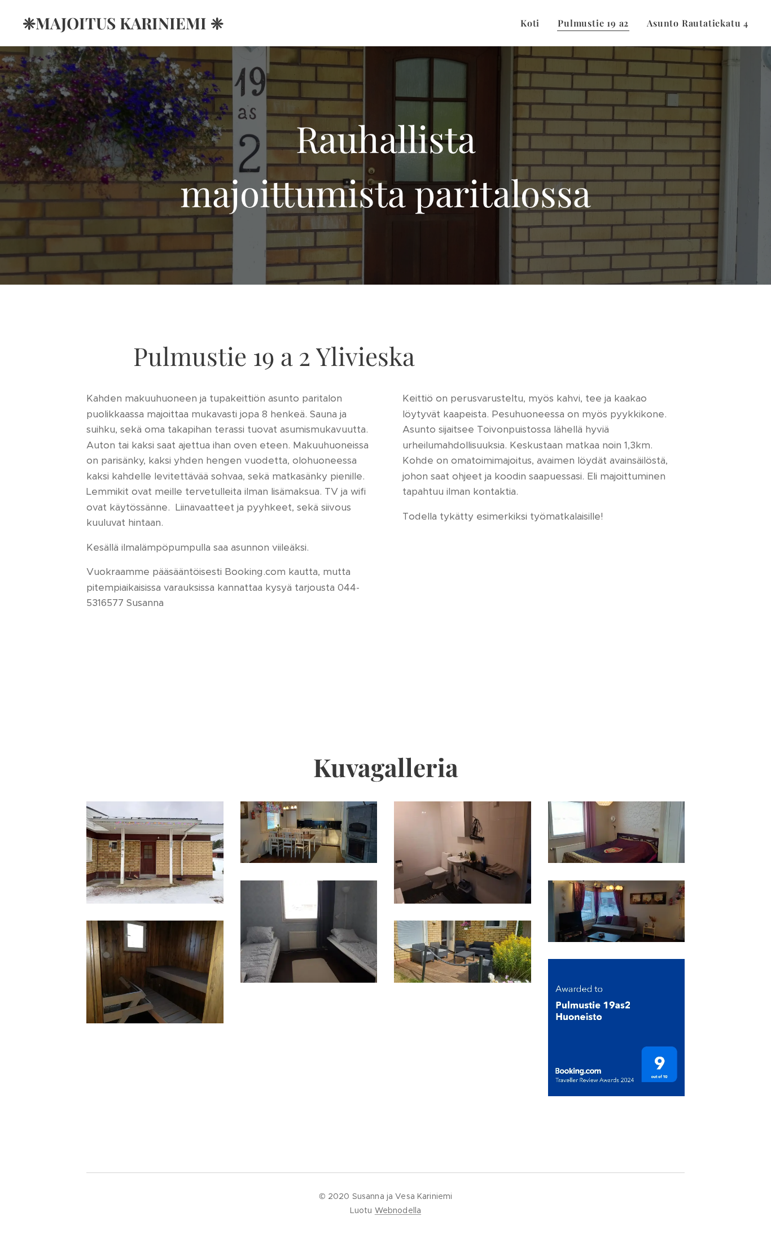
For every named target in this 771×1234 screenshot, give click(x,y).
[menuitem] (533, 23)
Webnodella (398, 1210)
